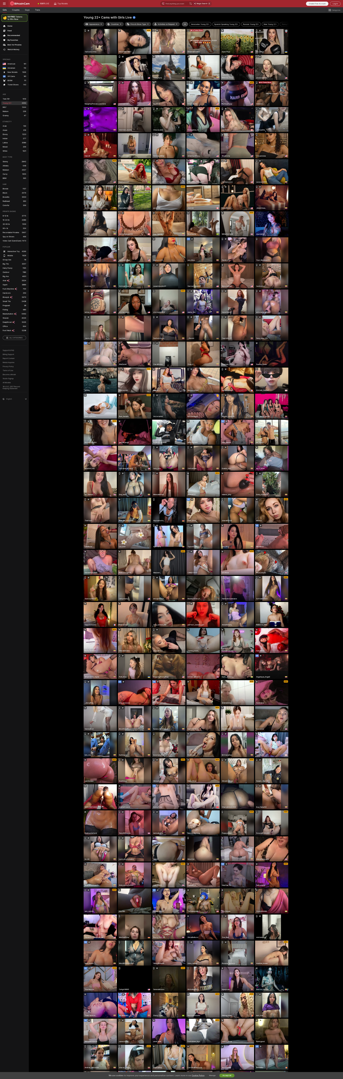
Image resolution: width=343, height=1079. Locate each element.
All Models (7, 383)
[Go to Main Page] (22, 3)
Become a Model (9, 375)
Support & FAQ (8, 350)
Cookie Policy (198, 1075)
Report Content (8, 358)
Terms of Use (8, 370)
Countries (115, 24)
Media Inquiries (8, 362)
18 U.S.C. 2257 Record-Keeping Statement (11, 387)
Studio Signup (8, 379)
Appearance (94, 24)
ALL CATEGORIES (16, 338)
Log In (335, 4)
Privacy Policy (8, 366)
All (185, 24)
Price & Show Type (138, 24)
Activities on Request (166, 24)
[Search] (191, 4)
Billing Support (8, 354)
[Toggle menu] (4, 3)
